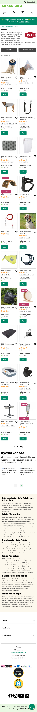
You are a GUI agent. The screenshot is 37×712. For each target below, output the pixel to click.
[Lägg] (16, 77)
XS (5, 85)
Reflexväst (6, 270)
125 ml (26, 429)
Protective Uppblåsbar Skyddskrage (6, 79)
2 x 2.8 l (13, 425)
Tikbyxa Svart (26, 270)
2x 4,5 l (3, 425)
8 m (2, 236)
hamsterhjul (25, 307)
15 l (24, 162)
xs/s (24, 83)
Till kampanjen (24, 22)
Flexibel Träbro (7, 195)
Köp (4, 94)
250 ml (30, 429)
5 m (5, 236)
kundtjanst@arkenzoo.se (18, 652)
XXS (2, 85)
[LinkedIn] (26, 695)
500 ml (21, 429)
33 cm (21, 311)
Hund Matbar (7, 421)
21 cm (25, 311)
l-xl (26, 237)
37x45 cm (3, 350)
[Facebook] (10, 695)
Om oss (4, 620)
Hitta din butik (31, 2)
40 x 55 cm (10, 162)
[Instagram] (15, 695)
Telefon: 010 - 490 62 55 (18, 655)
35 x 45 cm (4, 162)
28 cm (29, 311)
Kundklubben (6, 635)
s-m (24, 123)
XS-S (21, 123)
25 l (27, 162)
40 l (21, 162)
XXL (29, 388)
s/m (29, 83)
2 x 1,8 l (8, 425)
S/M (10, 85)
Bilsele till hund (26, 195)
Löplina (5, 232)
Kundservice (6, 628)
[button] (9, 475)
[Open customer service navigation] (32, 707)
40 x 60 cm (10, 350)
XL (29, 237)
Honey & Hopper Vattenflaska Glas (26, 423)
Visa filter (9, 49)
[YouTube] (21, 695)
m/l (13, 85)
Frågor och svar (18, 650)
